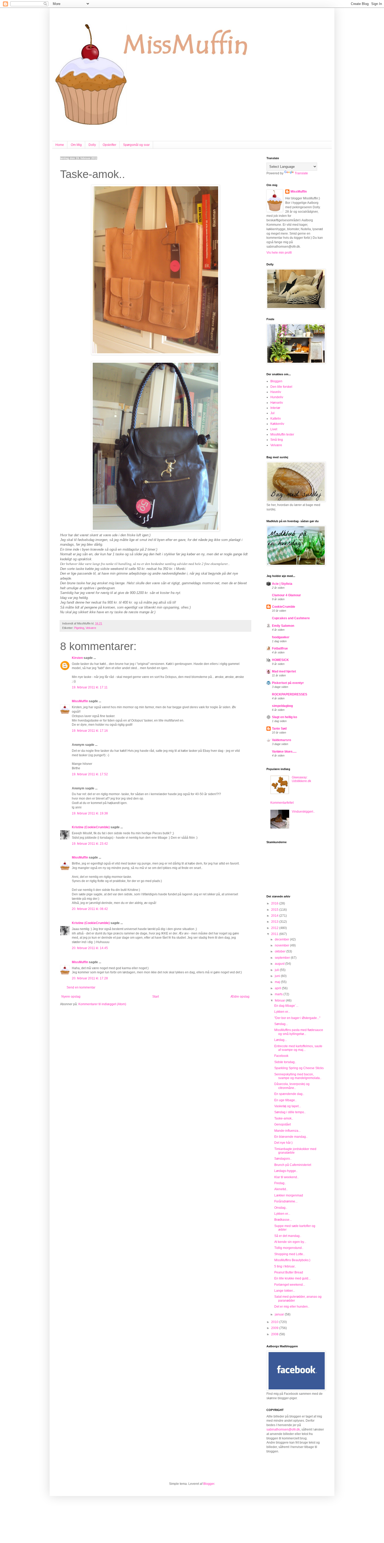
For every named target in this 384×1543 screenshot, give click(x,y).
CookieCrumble (283, 607)
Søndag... (281, 1024)
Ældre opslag (239, 996)
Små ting (276, 440)
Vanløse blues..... (284, 751)
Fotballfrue (280, 648)
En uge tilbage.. (285, 1100)
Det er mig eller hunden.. (291, 1306)
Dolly (92, 145)
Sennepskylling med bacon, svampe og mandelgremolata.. (297, 1076)
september (283, 958)
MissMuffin (80, 701)
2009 (275, 1328)
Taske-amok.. (283, 1118)
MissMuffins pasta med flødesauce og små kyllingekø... (298, 1031)
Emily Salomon (283, 626)
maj (278, 982)
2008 (275, 1334)
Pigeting (79, 627)
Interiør (275, 408)
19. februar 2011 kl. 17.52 (90, 774)
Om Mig (76, 145)
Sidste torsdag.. (285, 1062)
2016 (275, 903)
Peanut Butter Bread (288, 1272)
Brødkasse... (283, 1220)
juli (277, 970)
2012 (275, 928)
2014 (275, 916)
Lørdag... (280, 1040)
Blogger (208, 1484)
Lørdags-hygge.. (286, 1171)
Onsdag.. (280, 1208)
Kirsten (77, 658)
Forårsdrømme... (286, 1201)
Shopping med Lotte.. (289, 1254)
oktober (280, 951)
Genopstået (282, 1124)
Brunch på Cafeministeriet (292, 1165)
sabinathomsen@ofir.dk (283, 1429)
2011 (275, 934)
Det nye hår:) (283, 1143)
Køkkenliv (277, 424)
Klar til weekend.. (286, 1177)
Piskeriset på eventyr (288, 683)
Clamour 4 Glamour (286, 595)
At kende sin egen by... (290, 1242)
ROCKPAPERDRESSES (289, 694)
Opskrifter (109, 145)
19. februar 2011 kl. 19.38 (90, 813)
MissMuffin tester (282, 434)
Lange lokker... (284, 1290)
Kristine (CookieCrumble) (91, 827)
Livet (273, 429)
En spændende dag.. (289, 1094)
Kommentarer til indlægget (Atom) (102, 1004)
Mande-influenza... (287, 1131)
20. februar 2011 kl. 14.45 (90, 948)
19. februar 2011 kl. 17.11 (90, 687)
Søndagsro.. (283, 1158)
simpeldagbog (282, 706)
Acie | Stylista (282, 584)
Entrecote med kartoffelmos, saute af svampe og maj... (298, 1048)
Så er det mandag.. (287, 1236)
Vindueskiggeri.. (303, 811)
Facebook (281, 1056)
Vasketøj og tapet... (287, 1106)
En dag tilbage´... (286, 1006)
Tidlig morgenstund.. (288, 1248)
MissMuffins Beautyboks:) (292, 1260)
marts (279, 994)
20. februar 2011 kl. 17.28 (90, 978)
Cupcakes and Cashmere (291, 618)
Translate (301, 173)
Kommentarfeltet (282, 803)
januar (280, 1314)
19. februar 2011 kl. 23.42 (90, 843)
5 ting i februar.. (285, 1266)
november (282, 945)
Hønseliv (276, 402)
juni (278, 976)
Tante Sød (279, 728)
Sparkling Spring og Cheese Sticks (299, 1068)
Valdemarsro (281, 740)
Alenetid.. (281, 1189)
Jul (272, 413)
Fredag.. (280, 1183)
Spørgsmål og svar (136, 145)
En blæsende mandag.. (290, 1137)
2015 (275, 909)
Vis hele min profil (279, 252)
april (278, 988)
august (280, 964)
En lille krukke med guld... (292, 1278)
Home (59, 145)
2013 (275, 922)
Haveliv (275, 392)
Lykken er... (282, 1012)
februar (280, 1000)
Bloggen (276, 381)
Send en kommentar (81, 987)
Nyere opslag (70, 996)
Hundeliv (276, 397)
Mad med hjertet (284, 671)
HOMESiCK (280, 660)
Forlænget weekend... (289, 1284)
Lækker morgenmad (288, 1195)
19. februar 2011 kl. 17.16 (90, 730)
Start (155, 996)
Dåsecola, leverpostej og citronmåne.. (292, 1085)
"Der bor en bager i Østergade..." (297, 1018)
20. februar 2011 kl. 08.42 (90, 909)
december (282, 939)
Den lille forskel (281, 387)
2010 (275, 1322)
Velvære (91, 627)
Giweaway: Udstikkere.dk (301, 779)
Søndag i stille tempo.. (290, 1112)
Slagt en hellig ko (284, 717)
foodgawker (280, 637)
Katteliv (275, 418)
